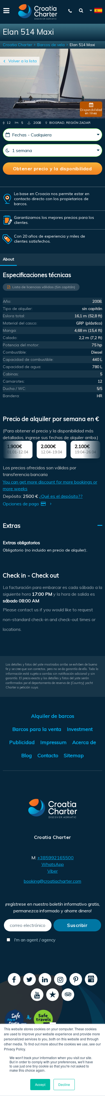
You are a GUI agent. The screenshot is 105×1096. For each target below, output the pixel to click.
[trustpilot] (52, 994)
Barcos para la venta (36, 729)
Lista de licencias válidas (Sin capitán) (43, 287)
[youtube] (37, 994)
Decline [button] (64, 1084)
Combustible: (15, 352)
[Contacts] (70, 11)
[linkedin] (45, 979)
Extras (11, 525)
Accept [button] (40, 1084)
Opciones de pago (21, 503)
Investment (80, 729)
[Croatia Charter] (37, 12)
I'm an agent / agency (32, 940)
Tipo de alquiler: (17, 308)
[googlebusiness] (91, 979)
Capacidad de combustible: (28, 359)
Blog (26, 755)
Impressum (53, 742)
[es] (95, 11)
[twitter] (29, 979)
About (8, 259)
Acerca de (84, 742)
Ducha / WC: (14, 388)
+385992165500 (55, 857)
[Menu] (5, 10)
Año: (7, 301)
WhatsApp (52, 864)
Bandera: (11, 395)
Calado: (10, 337)
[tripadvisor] (68, 994)
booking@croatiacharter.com (52, 881)
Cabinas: (11, 374)
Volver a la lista (22, 60)
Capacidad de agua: (22, 366)
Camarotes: (14, 381)
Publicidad (22, 742)
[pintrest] (75, 979)
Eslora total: (14, 315)
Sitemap (74, 755)
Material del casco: (20, 323)
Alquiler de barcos (52, 716)
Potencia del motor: (21, 344)
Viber (52, 871)
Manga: (10, 330)
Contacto (48, 755)
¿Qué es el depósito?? (61, 496)
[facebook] (14, 979)
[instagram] (60, 979)
